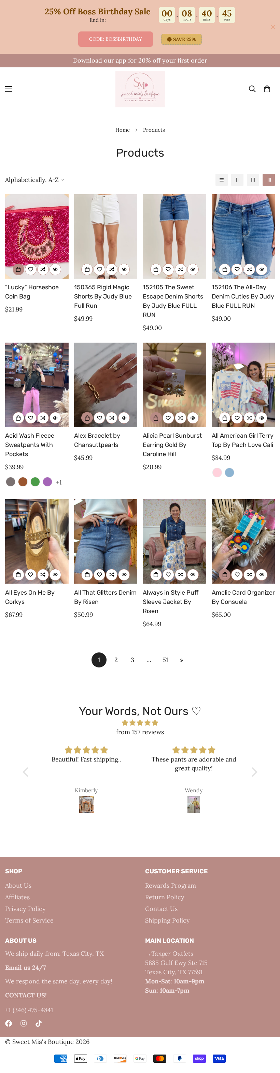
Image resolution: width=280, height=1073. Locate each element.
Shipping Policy (167, 920)
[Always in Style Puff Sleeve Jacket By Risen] (174, 541)
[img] (140, 722)
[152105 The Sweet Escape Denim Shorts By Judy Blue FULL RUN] (174, 236)
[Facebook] (8, 1023)
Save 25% (184, 39)
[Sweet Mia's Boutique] (140, 89)
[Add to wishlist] (31, 269)
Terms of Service (29, 920)
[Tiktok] (38, 1023)
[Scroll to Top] (267, 1036)
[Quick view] (55, 269)
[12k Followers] (23, 1023)
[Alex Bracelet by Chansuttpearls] (106, 385)
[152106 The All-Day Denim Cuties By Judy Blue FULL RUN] (243, 236)
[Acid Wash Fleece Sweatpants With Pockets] (37, 385)
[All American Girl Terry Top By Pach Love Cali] (243, 385)
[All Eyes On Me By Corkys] (37, 541)
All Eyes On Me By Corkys (30, 597)
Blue (229, 472)
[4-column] (269, 180)
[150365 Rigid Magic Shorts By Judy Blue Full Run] (106, 236)
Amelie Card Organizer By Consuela (243, 597)
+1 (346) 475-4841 (29, 1010)
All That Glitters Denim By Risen (105, 597)
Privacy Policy (25, 909)
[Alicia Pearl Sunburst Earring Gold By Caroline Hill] (174, 385)
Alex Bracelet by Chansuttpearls (97, 440)
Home (122, 130)
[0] (267, 89)
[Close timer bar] (273, 27)
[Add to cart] (18, 269)
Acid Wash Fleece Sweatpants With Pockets (29, 445)
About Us (18, 885)
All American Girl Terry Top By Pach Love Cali (243, 440)
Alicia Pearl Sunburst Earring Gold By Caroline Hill (172, 445)
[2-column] (237, 180)
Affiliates (17, 897)
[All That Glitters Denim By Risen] (106, 541)
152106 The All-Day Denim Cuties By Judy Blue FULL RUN (243, 296)
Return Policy (164, 897)
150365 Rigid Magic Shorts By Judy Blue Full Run (103, 296)
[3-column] (253, 180)
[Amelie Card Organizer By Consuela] (243, 541)
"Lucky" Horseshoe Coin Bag (32, 291)
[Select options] (87, 269)
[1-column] (221, 180)
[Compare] (43, 269)
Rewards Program (170, 885)
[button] (27, 772)
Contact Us (161, 909)
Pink (217, 472)
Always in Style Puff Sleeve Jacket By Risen (170, 602)
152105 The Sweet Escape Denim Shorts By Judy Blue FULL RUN (173, 301)
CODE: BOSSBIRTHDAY (115, 39)
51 (165, 660)
